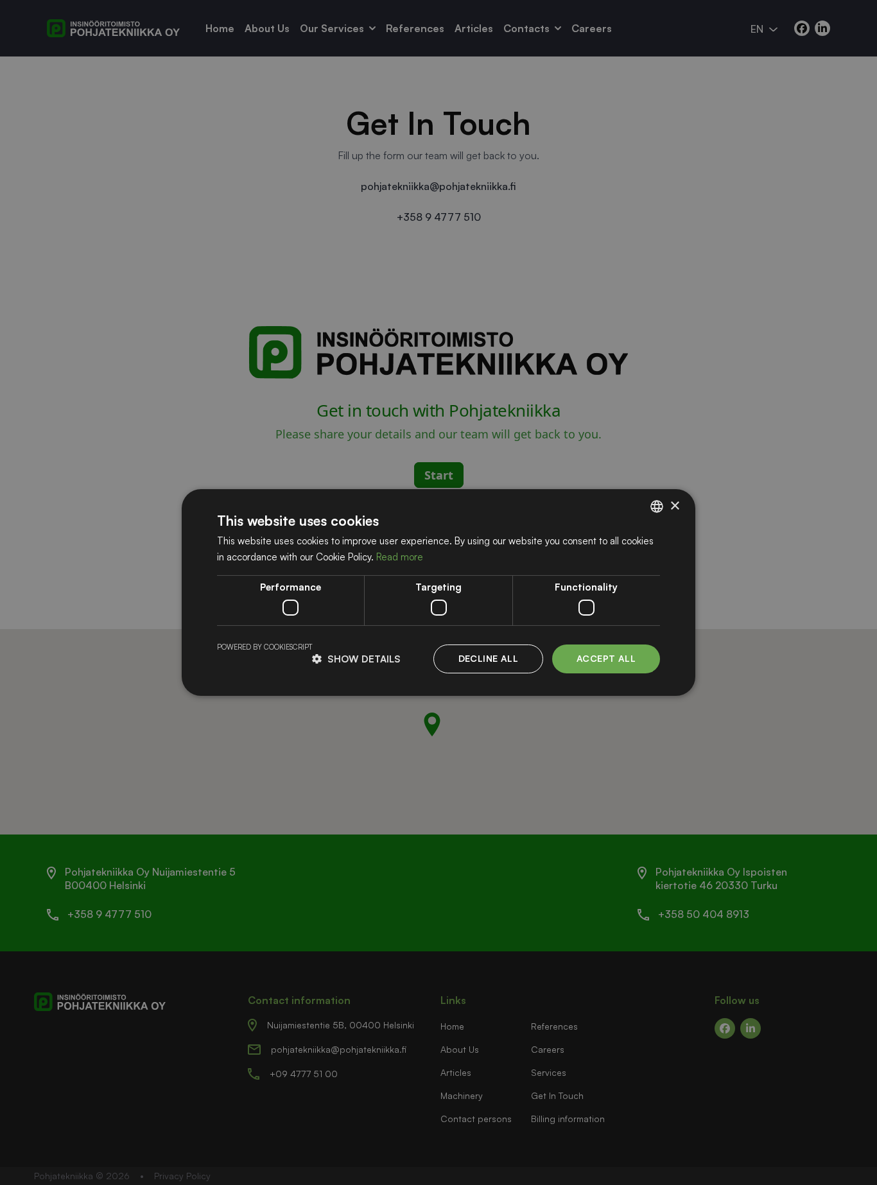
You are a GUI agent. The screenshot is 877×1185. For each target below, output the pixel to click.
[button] (356, 659)
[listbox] (656, 506)
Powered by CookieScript (264, 647)
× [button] (674, 505)
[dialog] (438, 592)
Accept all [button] (606, 658)
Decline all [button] (488, 658)
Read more (399, 557)
